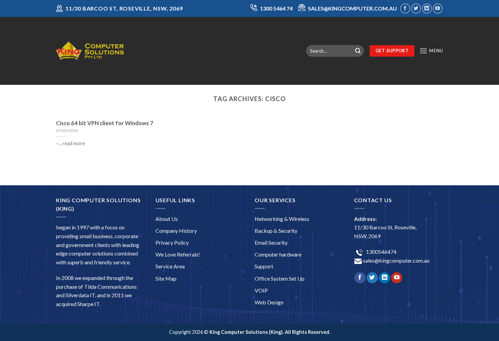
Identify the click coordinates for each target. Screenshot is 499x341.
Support (264, 266)
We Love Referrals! (177, 254)
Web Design (269, 302)
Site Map (166, 278)
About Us (166, 218)
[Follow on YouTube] (438, 8)
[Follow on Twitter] (416, 8)
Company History (176, 230)
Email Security (271, 242)
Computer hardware (278, 254)
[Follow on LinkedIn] (427, 8)
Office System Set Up (279, 278)
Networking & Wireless (282, 218)
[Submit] (358, 51)
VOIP (261, 290)
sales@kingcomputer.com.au (395, 260)
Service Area (170, 266)
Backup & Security (276, 230)
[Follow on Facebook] (405, 8)
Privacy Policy (172, 242)
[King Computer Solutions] (90, 50)
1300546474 (380, 251)
